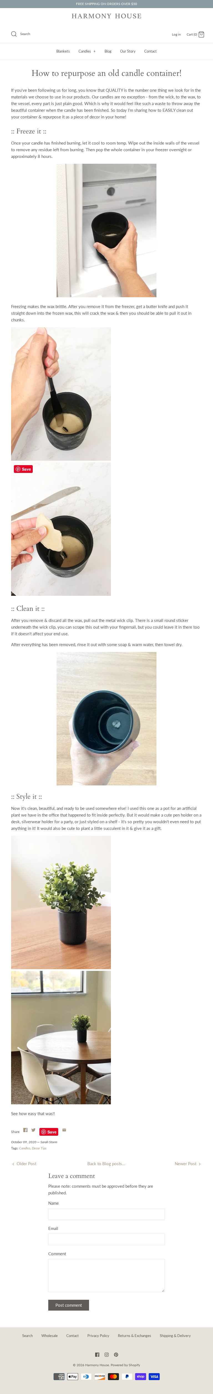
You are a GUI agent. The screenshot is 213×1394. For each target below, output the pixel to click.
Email (53, 1228)
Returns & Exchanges (134, 1335)
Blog (108, 51)
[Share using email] (64, 1130)
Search (27, 1335)
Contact (150, 51)
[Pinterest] (116, 1355)
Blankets (63, 51)
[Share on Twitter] (33, 1130)
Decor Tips (39, 1148)
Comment (57, 1253)
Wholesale (49, 1335)
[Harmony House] (106, 17)
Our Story (128, 51)
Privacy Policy (98, 1335)
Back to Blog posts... (106, 1163)
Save (52, 1132)
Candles (87, 51)
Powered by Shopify (125, 1365)
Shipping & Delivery (175, 1335)
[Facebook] (97, 1355)
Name (53, 1203)
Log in (176, 34)
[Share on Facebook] (25, 1130)
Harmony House (97, 1365)
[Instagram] (107, 1355)
